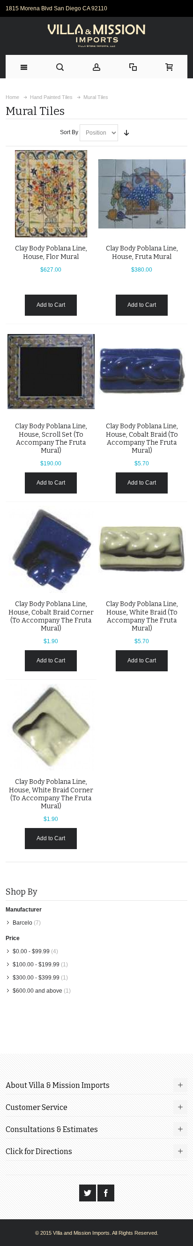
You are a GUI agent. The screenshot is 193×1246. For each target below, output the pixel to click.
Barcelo (22, 922)
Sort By (69, 132)
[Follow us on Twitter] (88, 1193)
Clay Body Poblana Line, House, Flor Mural (51, 252)
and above (37, 991)
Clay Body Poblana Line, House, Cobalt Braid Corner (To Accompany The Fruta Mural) (51, 616)
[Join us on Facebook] (105, 1193)
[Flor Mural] (51, 193)
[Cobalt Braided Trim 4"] (142, 371)
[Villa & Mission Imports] (96, 36)
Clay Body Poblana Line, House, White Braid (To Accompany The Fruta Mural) (142, 616)
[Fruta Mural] (142, 193)
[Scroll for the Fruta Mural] (51, 371)
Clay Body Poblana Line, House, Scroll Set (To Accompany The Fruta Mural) (51, 438)
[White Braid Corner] (51, 727)
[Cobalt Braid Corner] (51, 549)
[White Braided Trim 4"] (142, 549)
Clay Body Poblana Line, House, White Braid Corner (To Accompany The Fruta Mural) (51, 794)
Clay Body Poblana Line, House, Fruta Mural (142, 252)
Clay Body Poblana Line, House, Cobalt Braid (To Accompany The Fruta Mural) (142, 438)
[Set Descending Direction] (126, 133)
